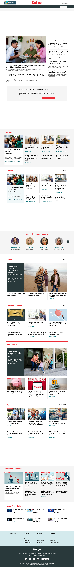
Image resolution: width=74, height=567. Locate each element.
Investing (20, 6)
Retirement (13, 6)
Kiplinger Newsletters (28, 542)
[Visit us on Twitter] (26, 559)
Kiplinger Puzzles (40, 540)
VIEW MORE (63, 170)
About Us (19, 553)
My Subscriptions (27, 538)
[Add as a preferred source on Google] (44, 559)
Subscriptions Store (27, 535)
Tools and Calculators (54, 542)
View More (65, 131)
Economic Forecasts (54, 538)
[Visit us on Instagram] (34, 559)
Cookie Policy (47, 553)
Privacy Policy (41, 553)
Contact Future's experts (26, 553)
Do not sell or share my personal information (37, 555)
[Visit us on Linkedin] (38, 559)
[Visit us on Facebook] (30, 559)
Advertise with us (53, 553)
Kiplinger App (26, 540)
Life (38, 6)
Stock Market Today (54, 535)
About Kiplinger (40, 535)
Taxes (25, 6)
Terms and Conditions (35, 553)
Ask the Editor (39, 542)
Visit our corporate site (50, 563)
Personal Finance (32, 6)
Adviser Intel (44, 6)
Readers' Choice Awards (42, 538)
